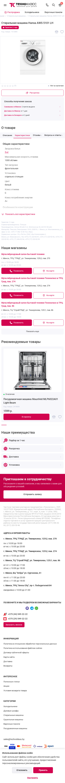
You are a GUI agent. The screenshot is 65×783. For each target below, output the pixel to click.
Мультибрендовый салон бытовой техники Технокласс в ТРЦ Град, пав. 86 (32, 304)
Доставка (7, 661)
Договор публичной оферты (16, 652)
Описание (7, 135)
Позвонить (18, 271)
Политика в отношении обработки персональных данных (30, 644)
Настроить (32, 778)
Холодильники (32, 12)
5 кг (7, 152)
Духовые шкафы (11, 711)
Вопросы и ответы (53, 135)
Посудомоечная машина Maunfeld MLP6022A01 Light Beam (30, 401)
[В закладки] (62, 32)
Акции (6, 686)
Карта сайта (9, 657)
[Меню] (5, 5)
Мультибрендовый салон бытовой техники (22, 254)
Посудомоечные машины (15, 728)
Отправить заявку (32, 494)
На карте (50, 271)
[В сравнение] (56, 32)
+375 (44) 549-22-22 (18, 614)
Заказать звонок (13, 624)
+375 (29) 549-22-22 (18, 618)
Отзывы (37, 135)
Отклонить (21, 770)
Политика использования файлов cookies (22, 648)
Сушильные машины (13, 719)
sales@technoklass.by (13, 739)
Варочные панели (53, 12)
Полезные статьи (11, 682)
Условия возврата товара (15, 690)
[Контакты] (47, 5)
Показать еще (32, 331)
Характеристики (22, 135)
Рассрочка (34, 93)
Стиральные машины (13, 715)
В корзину (26, 417)
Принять (43, 770)
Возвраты (7, 666)
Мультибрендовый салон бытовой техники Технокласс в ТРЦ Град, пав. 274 (32, 280)
